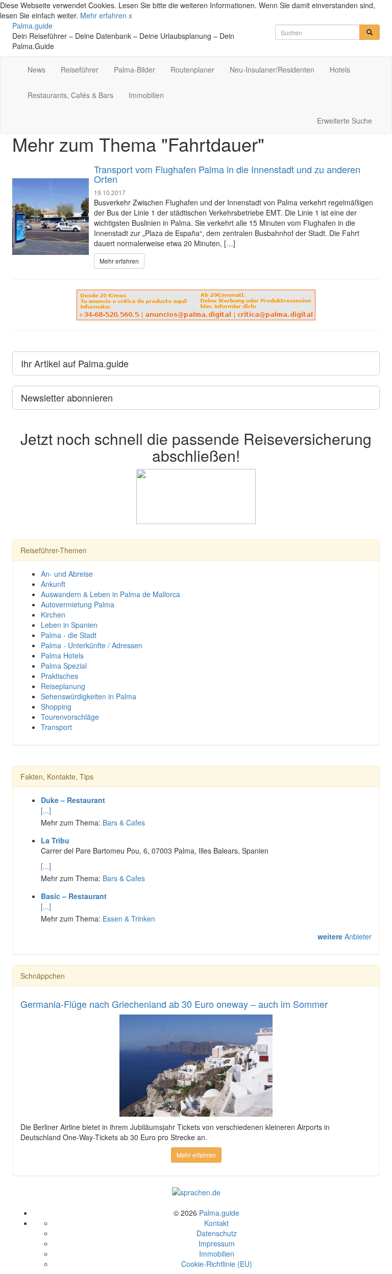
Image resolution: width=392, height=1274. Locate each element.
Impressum (217, 1243)
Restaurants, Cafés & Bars (70, 95)
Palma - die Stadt (68, 635)
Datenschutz (217, 1233)
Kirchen (53, 614)
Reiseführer (80, 69)
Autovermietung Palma (77, 604)
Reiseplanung (63, 686)
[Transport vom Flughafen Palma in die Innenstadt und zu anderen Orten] (50, 216)
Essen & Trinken (129, 918)
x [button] (130, 15)
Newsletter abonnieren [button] (67, 397)
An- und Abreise (67, 574)
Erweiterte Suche (344, 120)
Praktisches (59, 676)
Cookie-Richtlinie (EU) (216, 1264)
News (36, 69)
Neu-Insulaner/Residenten (272, 69)
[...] (46, 810)
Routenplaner (192, 69)
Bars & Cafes (124, 822)
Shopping (56, 706)
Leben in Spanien (69, 625)
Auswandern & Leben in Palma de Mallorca (110, 594)
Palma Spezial (64, 665)
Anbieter (344, 936)
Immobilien (146, 95)
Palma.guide (32, 25)
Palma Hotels (62, 655)
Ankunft (53, 584)
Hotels (340, 69)
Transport (56, 727)
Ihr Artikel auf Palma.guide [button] (75, 363)
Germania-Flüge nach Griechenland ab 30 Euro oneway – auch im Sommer (174, 1003)
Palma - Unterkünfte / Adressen (91, 645)
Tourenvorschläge (70, 717)
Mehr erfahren (103, 15)
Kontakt (216, 1223)
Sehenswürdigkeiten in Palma (88, 696)
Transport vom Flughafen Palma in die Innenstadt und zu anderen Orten (227, 174)
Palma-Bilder (134, 69)
